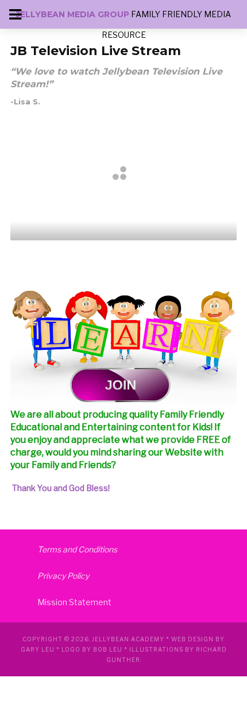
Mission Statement (74, 602)
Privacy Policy (63, 576)
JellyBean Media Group (72, 14)
